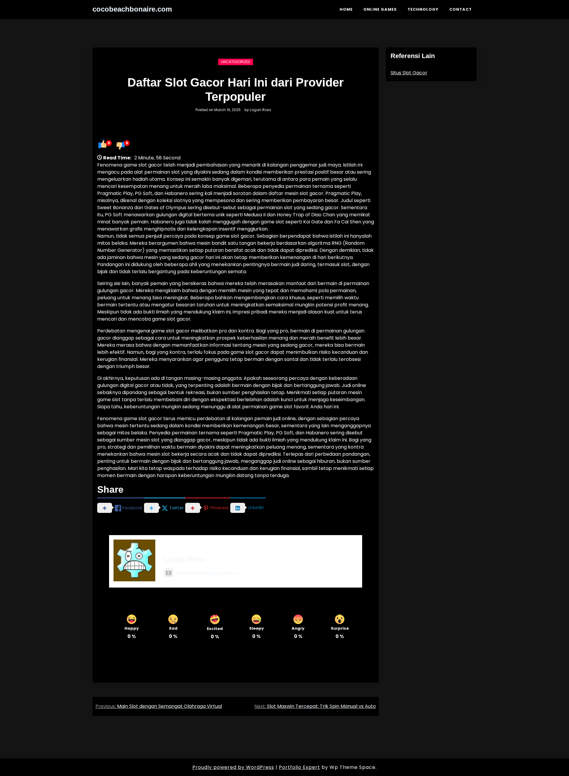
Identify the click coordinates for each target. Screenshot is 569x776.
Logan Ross (260, 110)
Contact (460, 9)
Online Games (380, 9)
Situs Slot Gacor (409, 72)
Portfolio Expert (299, 767)
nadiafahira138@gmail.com (207, 573)
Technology (423, 9)
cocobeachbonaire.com (132, 9)
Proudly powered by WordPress (233, 767)
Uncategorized (235, 61)
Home (346, 9)
